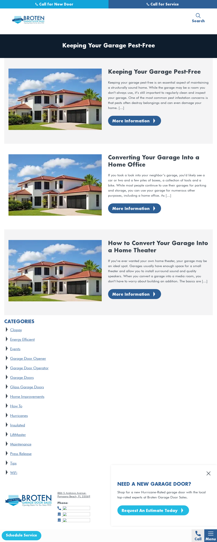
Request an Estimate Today (150, 511)
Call (198, 539)
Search (198, 21)
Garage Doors (22, 377)
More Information (131, 121)
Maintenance (20, 444)
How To (16, 406)
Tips (13, 463)
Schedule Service (21, 535)
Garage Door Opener (28, 358)
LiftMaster (18, 434)
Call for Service (164, 4)
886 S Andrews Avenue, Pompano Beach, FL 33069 (73, 494)
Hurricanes (19, 415)
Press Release (21, 453)
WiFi (13, 472)
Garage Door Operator (29, 368)
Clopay (16, 330)
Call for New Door (55, 4)
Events (15, 349)
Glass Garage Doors (27, 387)
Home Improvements (27, 396)
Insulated (17, 425)
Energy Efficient (22, 339)
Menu (211, 539)
